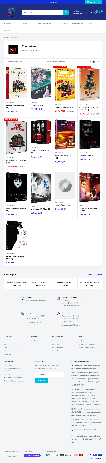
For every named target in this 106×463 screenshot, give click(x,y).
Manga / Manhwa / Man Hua (87, 344)
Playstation (35, 341)
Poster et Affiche (58, 347)
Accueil (6, 37)
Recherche (8, 365)
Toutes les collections (94, 275)
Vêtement (55, 344)
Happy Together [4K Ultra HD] (63, 156)
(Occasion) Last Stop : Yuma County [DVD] (89, 108)
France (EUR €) (9, 451)
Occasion (7, 354)
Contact (7, 30)
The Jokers (14, 37)
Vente (6, 344)
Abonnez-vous (95, 2)
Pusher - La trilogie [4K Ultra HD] (40, 151)
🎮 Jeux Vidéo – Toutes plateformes (40, 283)
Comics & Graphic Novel (86, 347)
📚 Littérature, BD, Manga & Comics (89, 283)
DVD (5, 347)
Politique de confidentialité (14, 377)
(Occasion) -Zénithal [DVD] (64, 107)
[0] (100, 12)
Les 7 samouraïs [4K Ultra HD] (15, 106)
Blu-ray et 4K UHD (10, 351)
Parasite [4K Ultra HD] (38, 105)
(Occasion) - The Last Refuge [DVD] (16, 161)
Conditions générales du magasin (13, 369)
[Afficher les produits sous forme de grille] (94, 62)
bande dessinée (84, 341)
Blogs (89, 23)
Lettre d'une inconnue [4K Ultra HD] (15, 257)
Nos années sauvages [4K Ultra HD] (88, 209)
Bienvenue (53, 2)
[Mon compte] (91, 12)
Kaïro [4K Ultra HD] (86, 155)
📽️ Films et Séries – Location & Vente (16, 283)
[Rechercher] (66, 12)
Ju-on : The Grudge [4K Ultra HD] (16, 209)
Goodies (63, 23)
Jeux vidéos (25, 23)
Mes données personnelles (14, 381)
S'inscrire (41, 380)
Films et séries (9, 23)
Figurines (55, 341)
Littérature (76, 23)
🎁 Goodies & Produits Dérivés (65, 283)
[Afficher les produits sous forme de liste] (98, 62)
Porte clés (56, 351)
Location (7, 341)
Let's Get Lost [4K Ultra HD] (40, 209)
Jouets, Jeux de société (45, 23)
